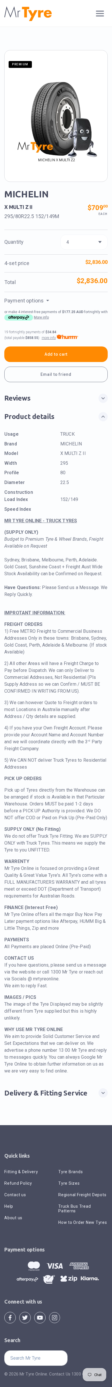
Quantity (14, 242)
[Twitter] (25, 1317)
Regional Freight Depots (82, 1194)
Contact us (15, 1194)
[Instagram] (54, 1317)
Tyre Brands (70, 1171)
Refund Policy (18, 1183)
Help (8, 1206)
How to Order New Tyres (82, 1222)
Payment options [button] (24, 301)
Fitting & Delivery (21, 1171)
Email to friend (55, 374)
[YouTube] (40, 1317)
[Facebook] (10, 1317)
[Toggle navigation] (100, 13)
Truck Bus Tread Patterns (74, 1208)
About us (13, 1217)
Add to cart (56, 354)
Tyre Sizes (69, 1183)
